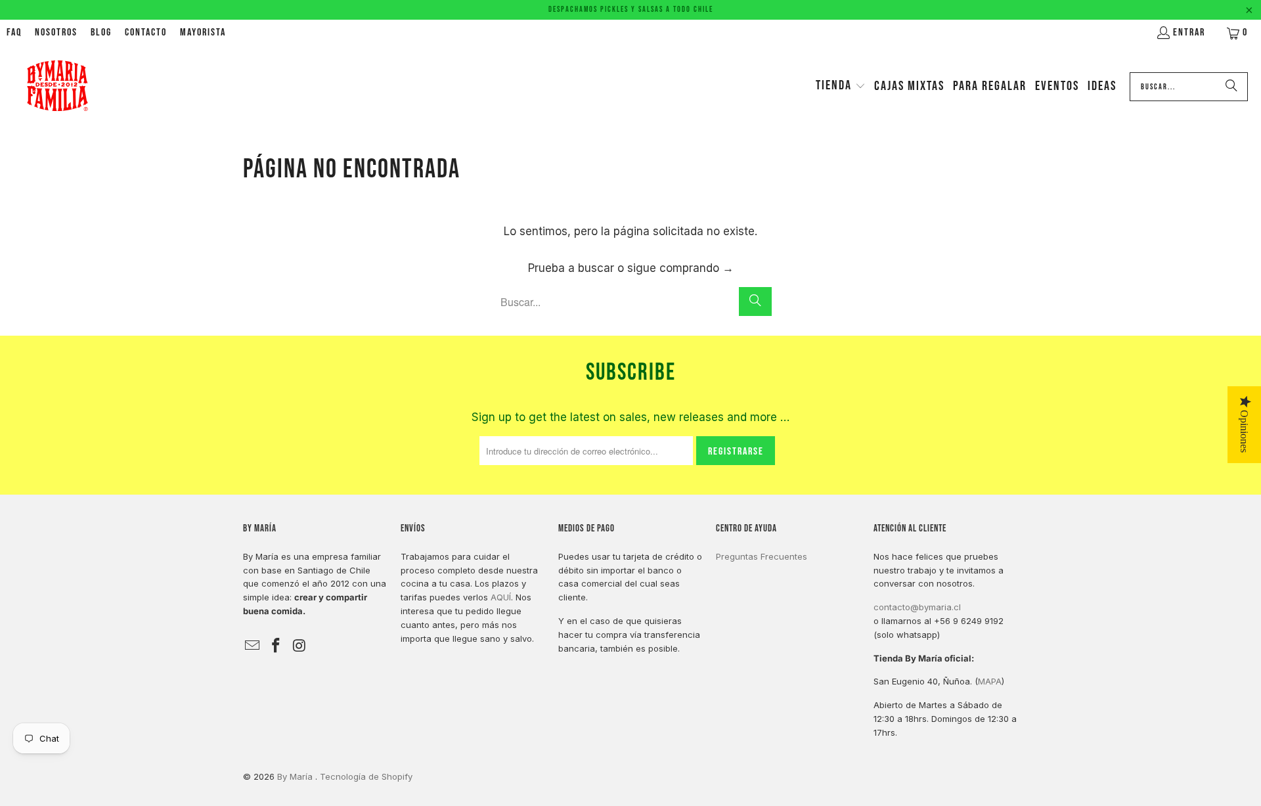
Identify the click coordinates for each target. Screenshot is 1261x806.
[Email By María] (253, 646)
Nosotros (56, 32)
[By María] (57, 87)
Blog (101, 32)
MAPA (990, 681)
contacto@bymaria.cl (917, 607)
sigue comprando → (680, 268)
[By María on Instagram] (299, 646)
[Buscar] (1231, 86)
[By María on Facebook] (276, 646)
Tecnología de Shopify (366, 776)
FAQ (14, 32)
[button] (841, 86)
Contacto (146, 32)
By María (296, 776)
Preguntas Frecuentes (761, 556)
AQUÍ (501, 597)
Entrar (1189, 32)
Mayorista (203, 32)
